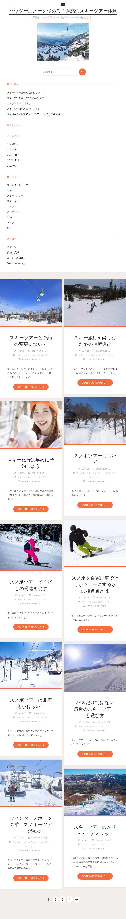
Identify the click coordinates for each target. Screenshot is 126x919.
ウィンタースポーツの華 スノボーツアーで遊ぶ (31, 824)
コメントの (15, 257)
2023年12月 (13, 149)
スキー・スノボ (15, 195)
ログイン (11, 247)
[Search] (82, 71)
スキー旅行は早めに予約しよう (23, 108)
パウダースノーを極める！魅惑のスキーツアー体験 (63, 11)
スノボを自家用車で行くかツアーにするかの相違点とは (36, 114)
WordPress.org (16, 263)
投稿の (13, 252)
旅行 (9, 227)
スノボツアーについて (18, 103)
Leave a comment (32, 359)
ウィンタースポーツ (17, 184)
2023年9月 (13, 165)
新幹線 (10, 222)
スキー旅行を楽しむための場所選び (25, 98)
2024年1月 (13, 144)
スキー (10, 190)
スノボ (10, 206)
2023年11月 (13, 154)
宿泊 (9, 217)
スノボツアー (14, 211)
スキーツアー (14, 201)
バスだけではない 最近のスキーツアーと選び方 (96, 708)
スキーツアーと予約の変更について (25, 92)
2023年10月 (13, 160)
